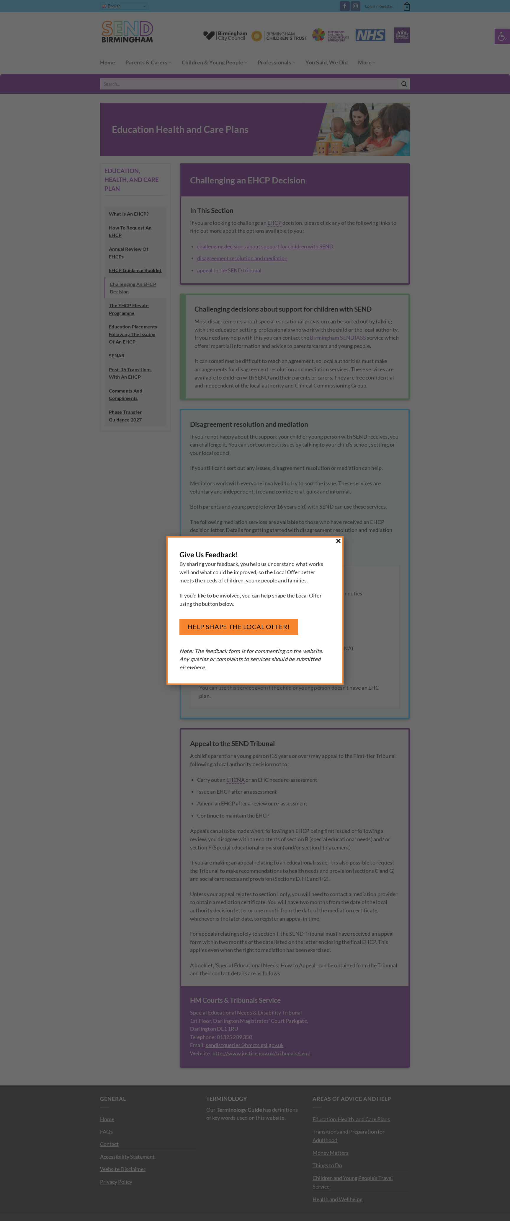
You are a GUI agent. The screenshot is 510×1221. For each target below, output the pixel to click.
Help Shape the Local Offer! (238, 627)
